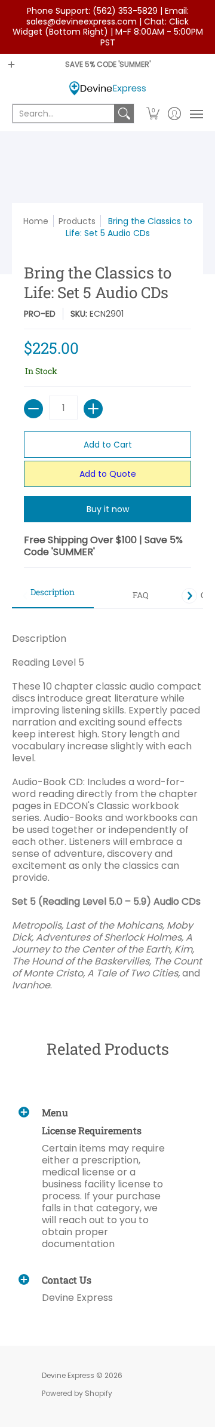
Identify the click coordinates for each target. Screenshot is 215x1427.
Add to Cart (108, 445)
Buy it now (108, 509)
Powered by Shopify (77, 1393)
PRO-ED (40, 314)
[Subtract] (33, 408)
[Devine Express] (107, 88)
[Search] (124, 113)
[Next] (189, 596)
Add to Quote (107, 474)
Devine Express (68, 1375)
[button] (153, 113)
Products (77, 221)
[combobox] (64, 113)
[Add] (93, 408)
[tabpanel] (107, 805)
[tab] (53, 595)
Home (35, 221)
